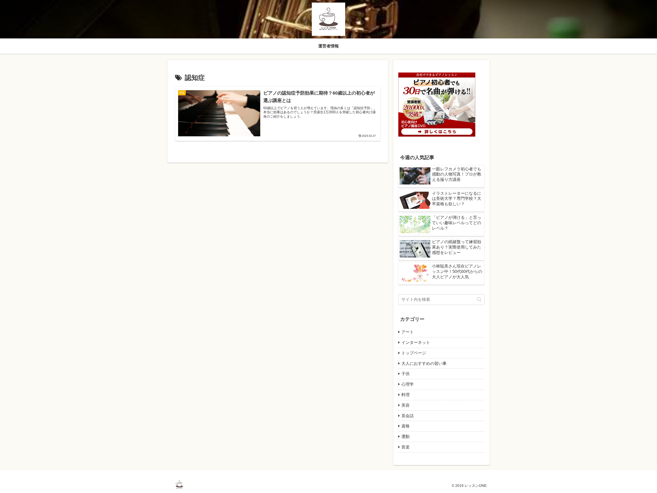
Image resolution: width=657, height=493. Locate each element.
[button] (479, 299)
